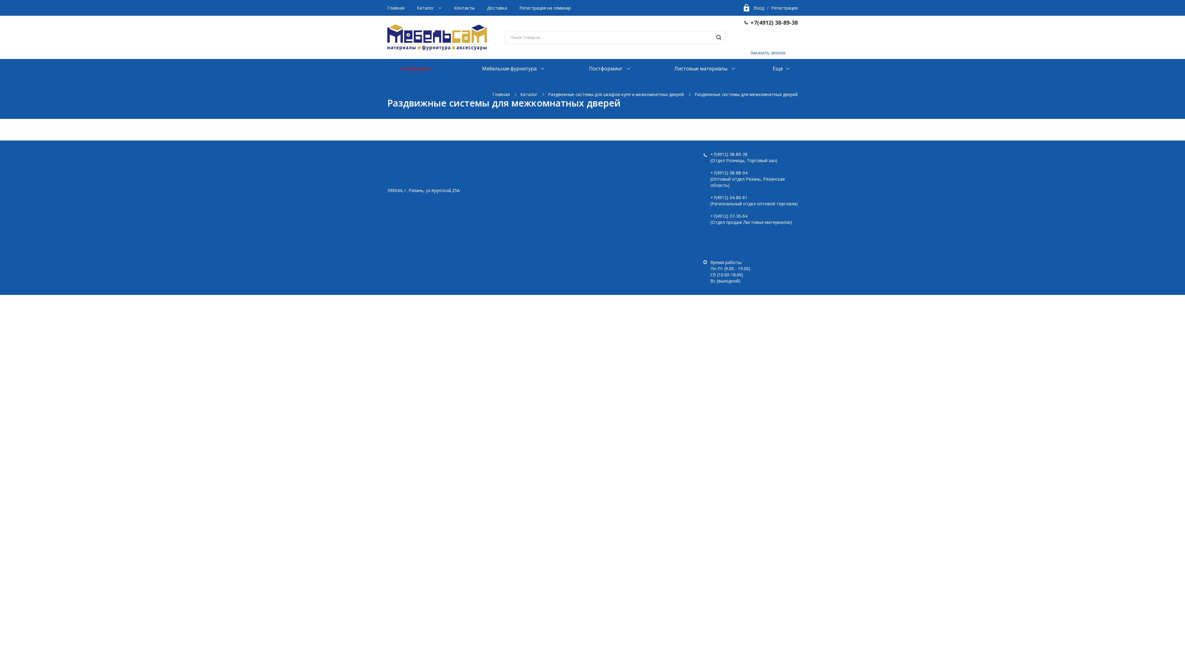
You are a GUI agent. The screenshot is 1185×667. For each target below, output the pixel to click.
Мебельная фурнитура (510, 68)
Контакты (464, 8)
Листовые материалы (701, 68)
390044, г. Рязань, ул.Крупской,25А (423, 190)
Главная (396, 8)
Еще (778, 68)
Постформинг (606, 68)
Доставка (497, 8)
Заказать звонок (768, 53)
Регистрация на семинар (545, 8)
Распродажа (416, 68)
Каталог (426, 8)
